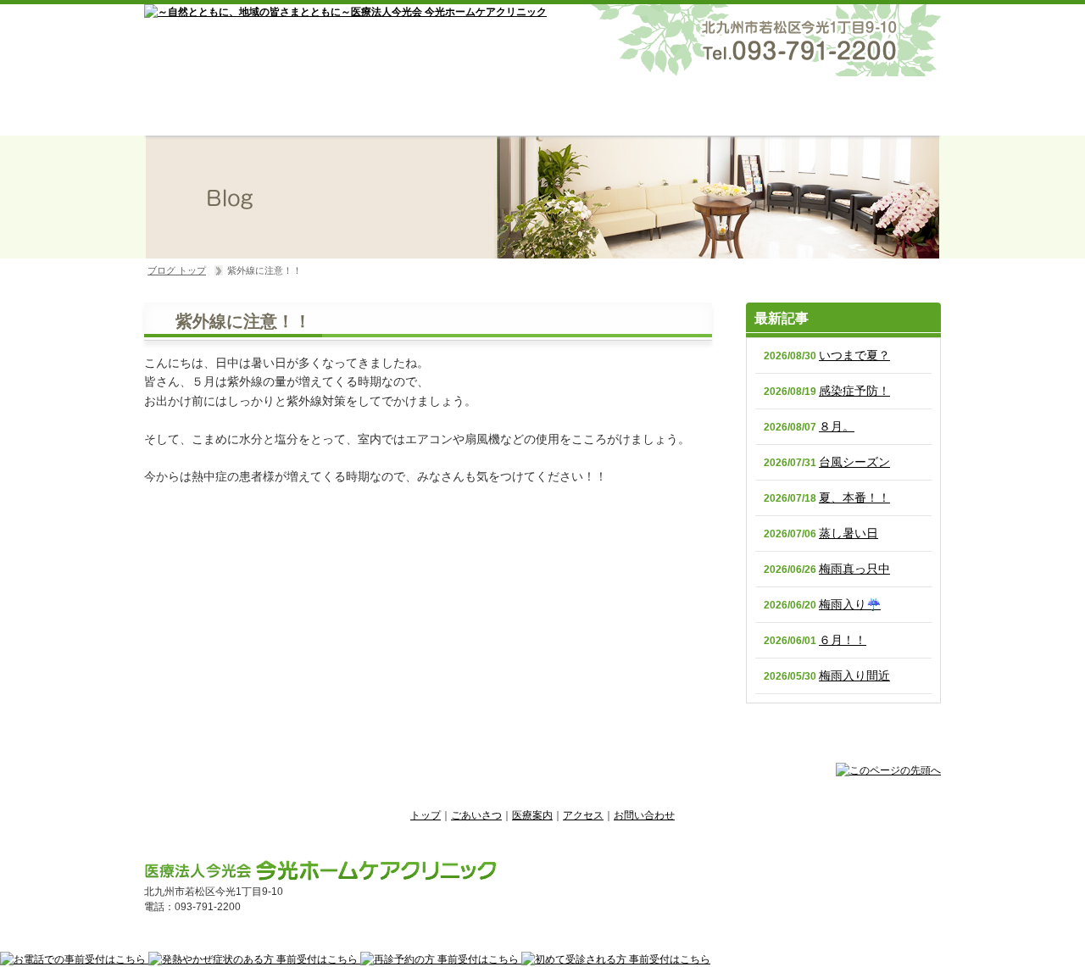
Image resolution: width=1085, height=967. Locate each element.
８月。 (836, 426)
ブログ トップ (176, 270)
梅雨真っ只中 (854, 568)
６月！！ (842, 640)
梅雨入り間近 (854, 675)
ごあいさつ (384, 106)
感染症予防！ (854, 390)
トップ (224, 106)
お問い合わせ (862, 106)
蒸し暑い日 (848, 533)
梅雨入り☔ (850, 604)
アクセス (702, 106)
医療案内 (543, 106)
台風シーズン (854, 462)
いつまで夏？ (854, 355)
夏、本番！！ (854, 497)
